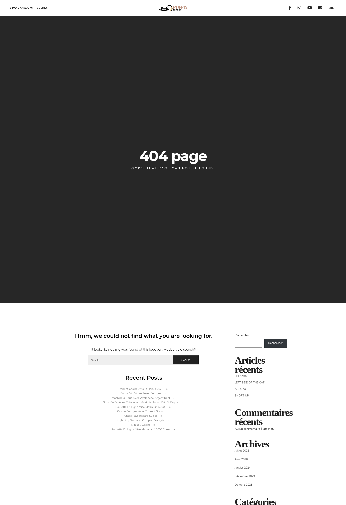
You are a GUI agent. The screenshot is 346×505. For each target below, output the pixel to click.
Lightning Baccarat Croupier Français (141, 420)
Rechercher (242, 335)
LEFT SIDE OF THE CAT (250, 382)
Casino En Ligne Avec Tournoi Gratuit (141, 411)
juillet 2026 (242, 451)
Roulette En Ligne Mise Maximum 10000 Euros (141, 429)
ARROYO (240, 389)
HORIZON (241, 376)
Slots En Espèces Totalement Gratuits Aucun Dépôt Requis (141, 402)
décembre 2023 (245, 476)
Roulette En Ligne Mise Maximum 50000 (141, 407)
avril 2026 (241, 459)
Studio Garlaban (21, 8)
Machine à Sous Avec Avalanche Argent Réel (141, 398)
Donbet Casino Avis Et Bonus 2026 (141, 389)
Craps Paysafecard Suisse (141, 416)
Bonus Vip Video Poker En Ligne (141, 393)
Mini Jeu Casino (141, 425)
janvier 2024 (242, 468)
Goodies (42, 8)
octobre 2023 (243, 485)
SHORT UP (242, 395)
